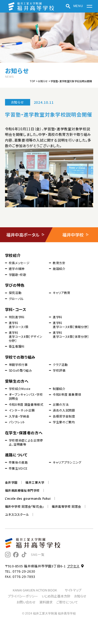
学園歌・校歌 (17, 275)
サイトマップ (73, 590)
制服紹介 (59, 389)
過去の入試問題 (64, 410)
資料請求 (46, 602)
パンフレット (17, 422)
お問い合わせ (26, 602)
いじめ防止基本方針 (56, 596)
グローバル (16, 299)
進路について (16, 454)
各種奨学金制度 (64, 416)
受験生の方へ (17, 381)
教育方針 (59, 263)
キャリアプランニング (67, 462)
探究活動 (15, 293)
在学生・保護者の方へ (24, 432)
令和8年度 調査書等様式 (26, 404)
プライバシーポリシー (23, 596)
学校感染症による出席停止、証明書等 (26, 442)
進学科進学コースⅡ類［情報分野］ (71, 325)
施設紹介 (59, 269)
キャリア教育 (61, 293)
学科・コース (15, 309)
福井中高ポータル (22, 235)
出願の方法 (61, 404)
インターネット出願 (22, 410)
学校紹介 (13, 255)
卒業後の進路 (18, 462)
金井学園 (11, 482)
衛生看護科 (17, 346)
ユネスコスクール (17, 514)
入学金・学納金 (19, 416)
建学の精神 (17, 269)
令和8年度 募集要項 (67, 394)
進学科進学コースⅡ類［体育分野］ (71, 334)
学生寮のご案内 (64, 422)
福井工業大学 (34, 482)
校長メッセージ (19, 263)
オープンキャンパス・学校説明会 (26, 396)
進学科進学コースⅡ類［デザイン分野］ (25, 336)
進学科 (57, 317)
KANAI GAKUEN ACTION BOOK (35, 590)
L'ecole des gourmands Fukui (28, 498)
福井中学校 (73, 235)
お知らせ (42, 81)
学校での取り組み (20, 357)
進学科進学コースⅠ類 (18, 325)
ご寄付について (67, 602)
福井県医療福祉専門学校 (22, 490)
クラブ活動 (60, 365)
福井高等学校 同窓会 (66, 506)
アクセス (73, 566)
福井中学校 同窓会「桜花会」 (24, 506)
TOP (32, 81)
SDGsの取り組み (20, 370)
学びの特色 (15, 285)
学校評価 (59, 370)
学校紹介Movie (19, 389)
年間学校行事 (18, 365)
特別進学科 (17, 317)
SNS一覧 (38, 554)
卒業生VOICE (18, 468)
